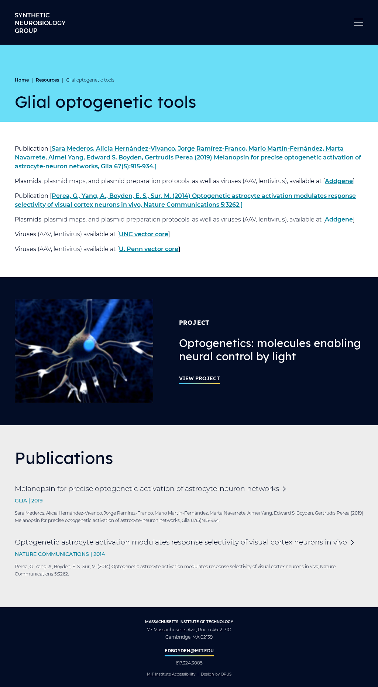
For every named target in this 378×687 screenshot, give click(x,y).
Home (22, 80)
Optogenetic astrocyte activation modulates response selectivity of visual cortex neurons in (181, 541)
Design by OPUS (216, 674)
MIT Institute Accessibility (171, 674)
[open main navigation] (358, 22)
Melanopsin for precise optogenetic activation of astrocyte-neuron (147, 488)
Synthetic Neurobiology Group (40, 22)
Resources (47, 80)
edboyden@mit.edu (189, 650)
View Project (199, 378)
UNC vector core (143, 234)
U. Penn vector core (148, 249)
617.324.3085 (189, 663)
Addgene (339, 181)
